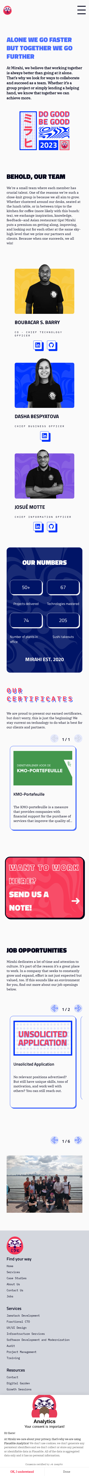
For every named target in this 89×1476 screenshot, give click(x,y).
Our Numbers (44, 562)
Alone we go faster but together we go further (39, 47)
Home (10, 1266)
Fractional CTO (18, 1321)
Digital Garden (18, 1383)
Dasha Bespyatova (37, 416)
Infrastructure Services (26, 1334)
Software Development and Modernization (38, 1340)
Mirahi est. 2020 (44, 659)
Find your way (19, 1259)
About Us (13, 1284)
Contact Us (15, 1290)
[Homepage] (7, 10)
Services (13, 1272)
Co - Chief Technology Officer (39, 334)
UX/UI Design (16, 1328)
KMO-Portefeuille (28, 794)
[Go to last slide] (54, 1008)
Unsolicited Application (33, 1064)
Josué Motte (30, 507)
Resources (16, 1370)
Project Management (21, 1352)
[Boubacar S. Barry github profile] (51, 345)
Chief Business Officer (40, 426)
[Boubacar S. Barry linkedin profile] (37, 345)
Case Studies (16, 1278)
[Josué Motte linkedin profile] (37, 526)
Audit (11, 1346)
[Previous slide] (54, 738)
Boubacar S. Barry (37, 322)
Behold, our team (36, 176)
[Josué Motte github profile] (51, 526)
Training (13, 1358)
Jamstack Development (23, 1315)
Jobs (10, 1296)
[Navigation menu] (81, 10)
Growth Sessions (19, 1389)
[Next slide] (78, 738)
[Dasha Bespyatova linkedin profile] (44, 435)
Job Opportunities (37, 950)
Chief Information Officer (43, 516)
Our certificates (40, 694)
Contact (12, 1377)
